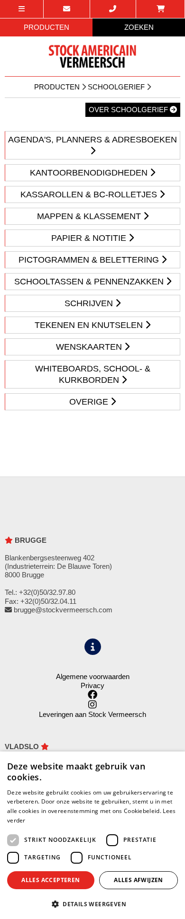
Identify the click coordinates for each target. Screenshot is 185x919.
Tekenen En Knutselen (90, 325)
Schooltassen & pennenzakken (90, 281)
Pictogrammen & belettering (89, 260)
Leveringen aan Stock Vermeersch (92, 714)
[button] (92, 903)
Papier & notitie (90, 238)
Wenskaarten (90, 347)
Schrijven (90, 303)
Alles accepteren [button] (50, 880)
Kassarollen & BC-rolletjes (89, 194)
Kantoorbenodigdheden (90, 172)
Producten (57, 87)
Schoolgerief (116, 87)
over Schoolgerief (129, 110)
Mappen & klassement (90, 216)
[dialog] (92, 835)
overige (90, 401)
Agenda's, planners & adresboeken (92, 139)
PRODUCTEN (46, 27)
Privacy (92, 685)
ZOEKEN (139, 27)
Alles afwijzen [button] (138, 880)
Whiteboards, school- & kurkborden (92, 374)
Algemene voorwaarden (93, 676)
